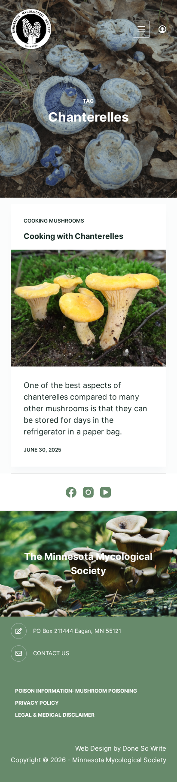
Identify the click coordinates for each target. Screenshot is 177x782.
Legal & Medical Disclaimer (55, 715)
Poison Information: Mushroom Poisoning (76, 690)
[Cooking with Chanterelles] (89, 308)
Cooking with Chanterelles (73, 236)
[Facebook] (71, 492)
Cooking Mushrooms (54, 220)
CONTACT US (51, 653)
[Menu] (141, 29)
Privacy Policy (37, 703)
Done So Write (144, 748)
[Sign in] (162, 29)
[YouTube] (105, 492)
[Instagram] (88, 492)
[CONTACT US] (19, 653)
